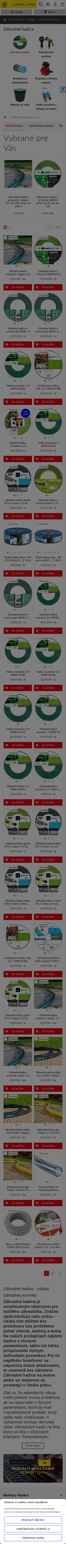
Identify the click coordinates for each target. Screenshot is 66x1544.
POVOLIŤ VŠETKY (33, 1520)
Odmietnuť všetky (33, 1538)
